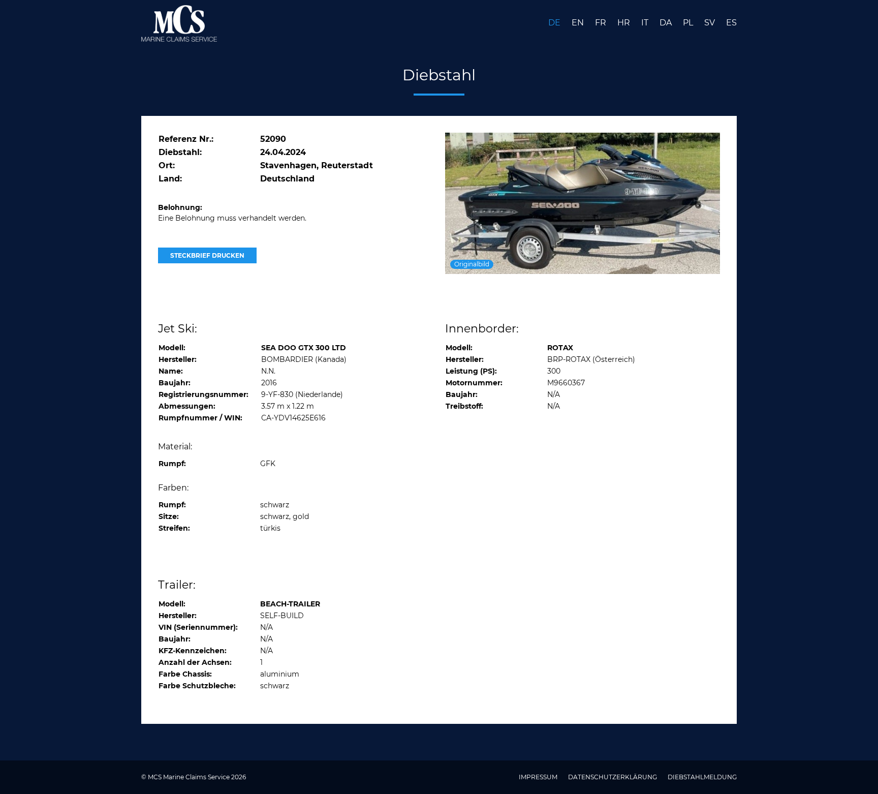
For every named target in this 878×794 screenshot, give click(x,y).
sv (710, 22)
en (579, 22)
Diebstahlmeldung (702, 777)
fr (601, 22)
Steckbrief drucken (207, 255)
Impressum (539, 777)
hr (624, 22)
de (555, 22)
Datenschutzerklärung (613, 777)
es (731, 22)
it (645, 22)
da (667, 22)
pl (689, 22)
